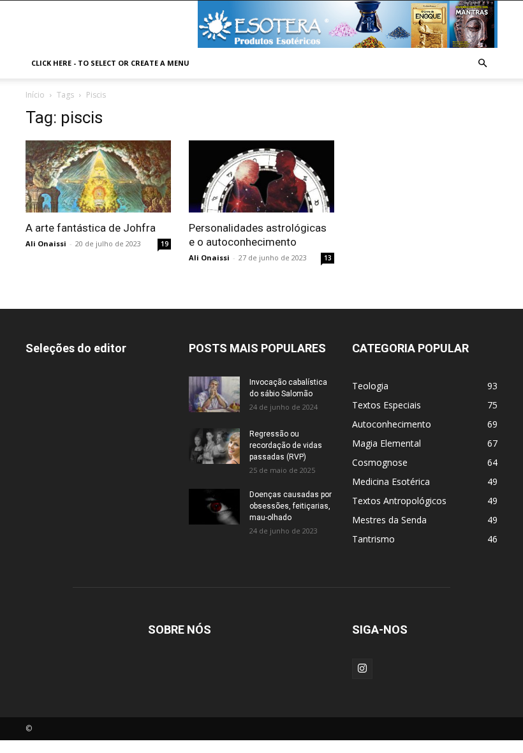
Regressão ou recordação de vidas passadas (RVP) (285, 445)
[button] (482, 63)
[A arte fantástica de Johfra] (98, 176)
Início (35, 94)
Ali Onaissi (46, 243)
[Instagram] (362, 669)
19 (164, 243)
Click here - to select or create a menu (110, 63)
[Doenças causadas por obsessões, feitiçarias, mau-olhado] (214, 507)
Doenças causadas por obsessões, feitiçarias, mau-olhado (290, 506)
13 (328, 257)
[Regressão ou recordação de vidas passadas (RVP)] (214, 446)
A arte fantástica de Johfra (91, 227)
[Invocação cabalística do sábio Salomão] (214, 394)
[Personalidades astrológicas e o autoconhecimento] (261, 176)
